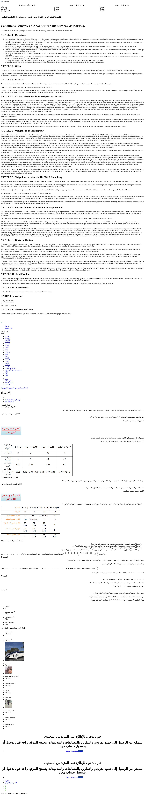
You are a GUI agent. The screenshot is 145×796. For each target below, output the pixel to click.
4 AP (6, 374)
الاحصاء (7, 384)
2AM (6, 351)
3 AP (6, 375)
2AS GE (7, 359)
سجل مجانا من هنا (72, 751)
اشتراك (7, 781)
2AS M (7, 358)
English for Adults (10, 368)
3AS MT (7, 338)
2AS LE (7, 365)
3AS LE (7, 343)
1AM (6, 349)
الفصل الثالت (9, 382)
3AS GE (7, 340)
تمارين (10, 388)
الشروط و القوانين (11, 782)
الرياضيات (8, 380)
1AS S (7, 361)
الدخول (7, 326)
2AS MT (7, 366)
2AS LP (7, 352)
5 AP (6, 372)
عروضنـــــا (8, 328)
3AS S (7, 345)
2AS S (7, 347)
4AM (6, 356)
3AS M (7, 336)
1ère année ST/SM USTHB (13, 370)
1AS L (7, 363)
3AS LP (7, 342)
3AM (6, 354)
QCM (23, 388)
